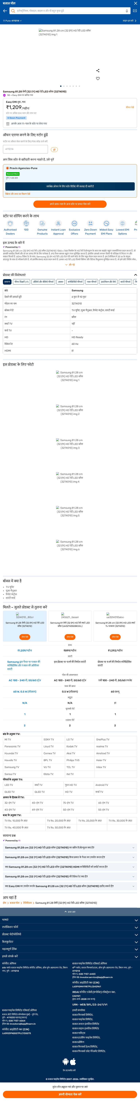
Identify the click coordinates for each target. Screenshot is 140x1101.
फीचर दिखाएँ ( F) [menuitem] (21, 282)
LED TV (9, 785)
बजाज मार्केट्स (78, 1033)
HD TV (68, 791)
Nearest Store (13, 174)
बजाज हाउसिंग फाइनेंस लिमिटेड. (86, 1037)
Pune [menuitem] (8, 20)
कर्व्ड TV (99, 791)
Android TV (102, 785)
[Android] (66, 1061)
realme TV (102, 746)
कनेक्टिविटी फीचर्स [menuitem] (75, 282)
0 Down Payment (16, 118)
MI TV (8, 739)
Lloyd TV (49, 746)
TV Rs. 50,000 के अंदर (59, 827)
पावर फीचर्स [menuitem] (91, 282)
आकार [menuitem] (60, 282)
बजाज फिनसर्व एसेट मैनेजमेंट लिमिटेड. (89, 1051)
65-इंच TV (103, 802)
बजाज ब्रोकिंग (78, 1042)
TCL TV (71, 767)
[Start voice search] (127, 11)
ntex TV (101, 767)
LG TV (70, 739)
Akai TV (71, 753)
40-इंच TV (37, 802)
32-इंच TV (10, 802)
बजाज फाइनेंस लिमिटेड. (82, 1019)
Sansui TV (10, 774)
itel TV (70, 774)
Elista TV (48, 774)
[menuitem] (13, 20)
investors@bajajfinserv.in (23, 1024)
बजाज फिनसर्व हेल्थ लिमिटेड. (85, 1046)
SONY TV (49, 739)
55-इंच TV (103, 809)
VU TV (47, 767)
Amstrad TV (103, 753)
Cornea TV (50, 753)
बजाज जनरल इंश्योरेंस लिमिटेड (85, 1023)
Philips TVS (73, 760)
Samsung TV (12, 767)
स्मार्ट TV (38, 785)
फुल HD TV (71, 785)
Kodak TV (72, 746)
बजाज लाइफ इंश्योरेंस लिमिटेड (85, 1028)
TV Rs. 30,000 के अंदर (120, 820)
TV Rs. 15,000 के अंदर (16, 820)
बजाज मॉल (9, 3)
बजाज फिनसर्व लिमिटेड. (82, 1014)
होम (4, 902)
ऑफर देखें (25, 637)
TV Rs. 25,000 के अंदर (90, 820)
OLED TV (10, 791)
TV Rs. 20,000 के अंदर (59, 820)
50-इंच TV (68, 809)
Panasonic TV (12, 746)
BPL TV (48, 760)
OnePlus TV (102, 739)
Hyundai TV (11, 753)
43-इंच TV (10, 809)
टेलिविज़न (27, 902)
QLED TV (40, 791)
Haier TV (101, 760)
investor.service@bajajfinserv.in (96, 977)
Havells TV (11, 760)
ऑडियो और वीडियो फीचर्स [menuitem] (43, 282)
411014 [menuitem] (15, 20)
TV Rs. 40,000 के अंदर (16, 827)
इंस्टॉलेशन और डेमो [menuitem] (108, 282)
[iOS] (73, 1061)
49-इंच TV (37, 809)
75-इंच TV (68, 802)
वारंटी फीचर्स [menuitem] (125, 282)
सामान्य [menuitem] (7, 282)
